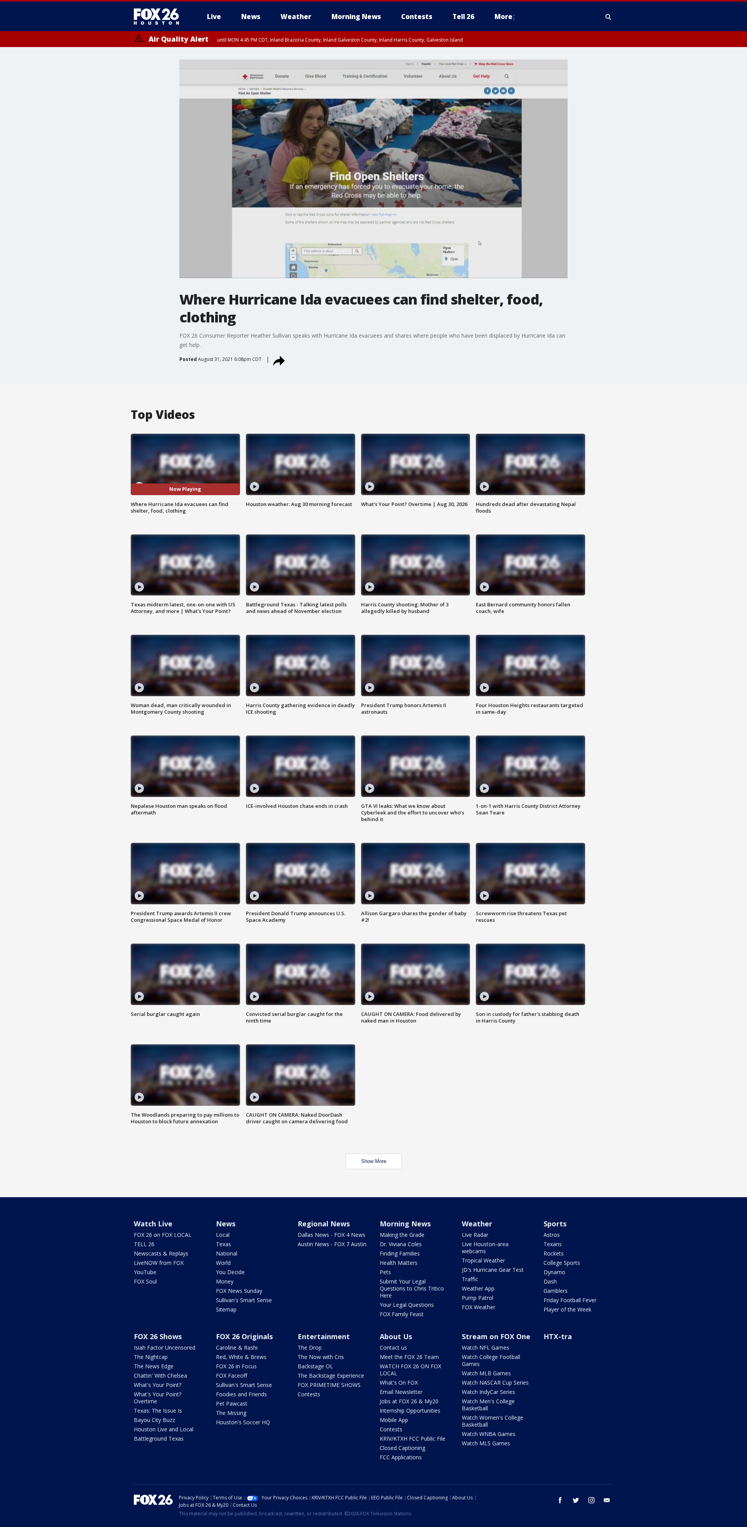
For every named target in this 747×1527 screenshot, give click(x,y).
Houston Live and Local (163, 1429)
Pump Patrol (477, 1297)
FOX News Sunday (239, 1290)
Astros (552, 1234)
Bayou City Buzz (154, 1420)
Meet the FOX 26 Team (409, 1357)
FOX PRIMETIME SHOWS (329, 1385)
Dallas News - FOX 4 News (331, 1234)
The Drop (310, 1347)
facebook (560, 1500)
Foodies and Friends (241, 1394)
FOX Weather (478, 1307)
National (226, 1253)
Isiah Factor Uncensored (164, 1347)
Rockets (554, 1253)
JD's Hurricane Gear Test (493, 1269)
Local (223, 1234)
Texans (553, 1244)
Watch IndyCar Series (488, 1392)
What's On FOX (399, 1382)
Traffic (470, 1279)
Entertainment (324, 1336)
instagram (591, 1500)
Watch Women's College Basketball (492, 1421)
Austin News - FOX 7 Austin (332, 1244)
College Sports (562, 1262)
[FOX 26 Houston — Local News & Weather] (159, 16)
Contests (309, 1394)
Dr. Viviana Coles (401, 1244)
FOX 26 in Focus (236, 1366)
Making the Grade (402, 1234)
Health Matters (398, 1262)
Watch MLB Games (486, 1373)
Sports (555, 1223)
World (223, 1262)
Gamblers (556, 1290)
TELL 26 (144, 1244)
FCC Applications (401, 1457)
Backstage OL (315, 1366)
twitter (576, 1500)
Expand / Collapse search (608, 17)
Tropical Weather (483, 1260)
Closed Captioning (402, 1448)
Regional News (324, 1223)
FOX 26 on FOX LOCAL (162, 1234)
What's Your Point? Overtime (157, 1397)
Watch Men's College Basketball (488, 1404)
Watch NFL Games (485, 1347)
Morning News (405, 1223)
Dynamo (554, 1272)
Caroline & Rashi (237, 1347)
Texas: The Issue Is (158, 1410)
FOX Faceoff (231, 1375)
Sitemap (226, 1309)
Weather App (478, 1288)
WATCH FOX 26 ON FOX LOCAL (410, 1369)
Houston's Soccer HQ (243, 1422)
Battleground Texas (159, 1438)
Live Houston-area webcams (485, 1247)
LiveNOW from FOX (159, 1262)
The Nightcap (151, 1357)
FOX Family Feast (402, 1314)
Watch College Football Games (491, 1360)
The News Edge (154, 1366)
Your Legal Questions (407, 1304)
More (503, 16)
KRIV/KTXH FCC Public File (412, 1438)
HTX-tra (558, 1336)
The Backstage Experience (331, 1375)
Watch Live (153, 1223)
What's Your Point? (157, 1385)
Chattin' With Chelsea (160, 1375)
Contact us (393, 1347)
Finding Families (400, 1253)
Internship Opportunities (410, 1410)
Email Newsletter (401, 1392)
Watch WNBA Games (489, 1434)
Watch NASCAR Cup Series (495, 1382)
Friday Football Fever (570, 1300)
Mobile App (394, 1420)
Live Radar (475, 1234)
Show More (373, 1161)
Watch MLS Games (486, 1443)
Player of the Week (567, 1309)
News (225, 1223)
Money (224, 1281)
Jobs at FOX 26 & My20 (409, 1401)
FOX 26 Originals (244, 1336)
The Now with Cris (321, 1357)
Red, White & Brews (241, 1357)
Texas (223, 1244)
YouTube (145, 1272)
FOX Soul (145, 1281)
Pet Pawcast (231, 1403)
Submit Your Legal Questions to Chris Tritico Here (412, 1288)
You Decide (230, 1272)
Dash (550, 1281)
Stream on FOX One (496, 1336)
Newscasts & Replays (161, 1253)
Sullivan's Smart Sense (244, 1300)
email (607, 1500)
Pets (385, 1272)
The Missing (231, 1413)
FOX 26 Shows (158, 1336)
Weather (477, 1223)
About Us (396, 1336)
